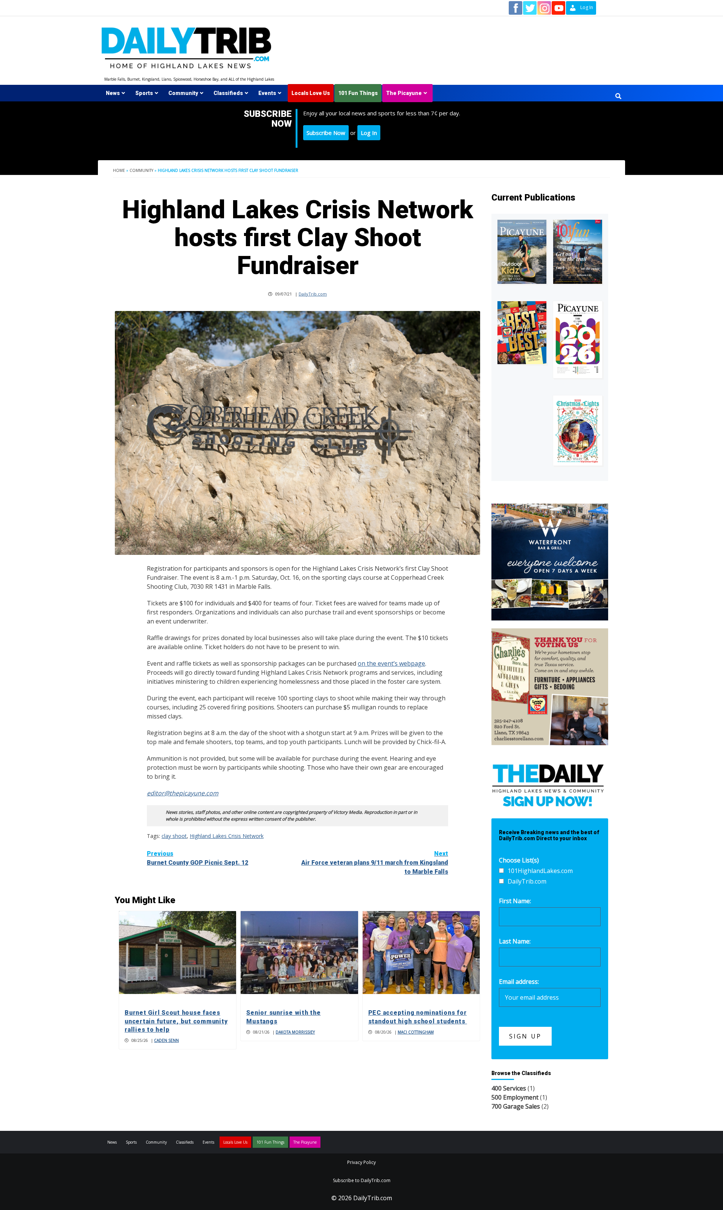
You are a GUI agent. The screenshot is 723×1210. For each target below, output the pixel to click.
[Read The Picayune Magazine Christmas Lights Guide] (577, 430)
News (113, 93)
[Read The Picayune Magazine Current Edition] (522, 251)
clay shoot (174, 835)
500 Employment (514, 1097)
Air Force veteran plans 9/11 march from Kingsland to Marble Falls (374, 862)
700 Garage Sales (515, 1106)
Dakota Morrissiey (295, 1032)
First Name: (515, 901)
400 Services (508, 1088)
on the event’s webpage (391, 663)
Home (119, 170)
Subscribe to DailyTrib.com (361, 1180)
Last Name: (515, 941)
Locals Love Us (310, 93)
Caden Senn (166, 1040)
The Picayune (404, 93)
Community (183, 93)
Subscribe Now (326, 132)
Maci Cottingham (416, 1032)
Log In (369, 132)
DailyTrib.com (313, 294)
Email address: (519, 981)
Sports (144, 93)
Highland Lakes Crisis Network (227, 835)
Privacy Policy (361, 1162)
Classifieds (228, 93)
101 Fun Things (358, 93)
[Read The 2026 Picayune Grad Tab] (577, 339)
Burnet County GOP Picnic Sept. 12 (197, 858)
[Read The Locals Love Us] (522, 333)
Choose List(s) (519, 860)
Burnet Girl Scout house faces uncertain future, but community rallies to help (176, 1021)
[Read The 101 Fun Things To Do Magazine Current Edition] (577, 251)
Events (267, 93)
